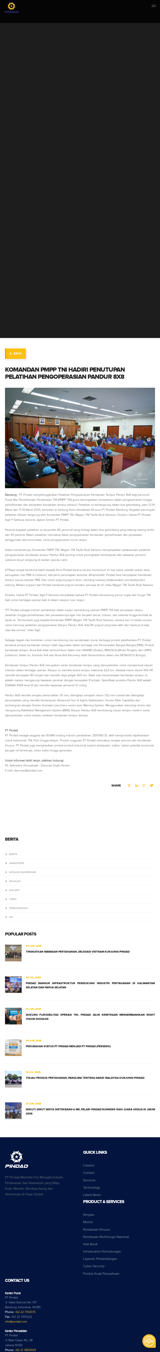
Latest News (92, 1195)
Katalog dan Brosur (22, 872)
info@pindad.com (16, 1321)
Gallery (14, 890)
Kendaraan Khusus (96, 1230)
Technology (91, 1188)
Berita (13, 854)
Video (12, 899)
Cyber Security (94, 1266)
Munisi (88, 1222)
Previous (11, 440)
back (18, 353)
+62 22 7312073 (25, 1312)
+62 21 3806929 (25, 1350)
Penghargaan (18, 908)
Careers (88, 1166)
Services (89, 1180)
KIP (11, 917)
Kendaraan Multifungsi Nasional (106, 1237)
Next (149, 440)
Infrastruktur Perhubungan (102, 1252)
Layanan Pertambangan (100, 1259)
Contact (89, 1173)
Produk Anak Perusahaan (101, 1274)
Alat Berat (90, 1244)
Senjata (88, 1215)
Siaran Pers (16, 863)
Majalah (15, 881)
